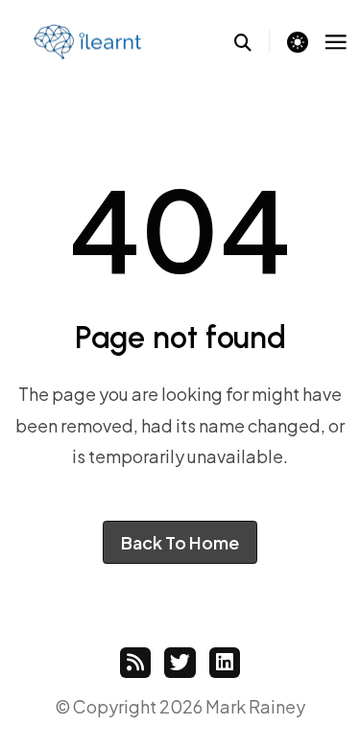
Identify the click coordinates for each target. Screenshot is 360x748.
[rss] (135, 662)
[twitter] (179, 662)
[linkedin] (224, 662)
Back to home (180, 542)
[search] (252, 42)
